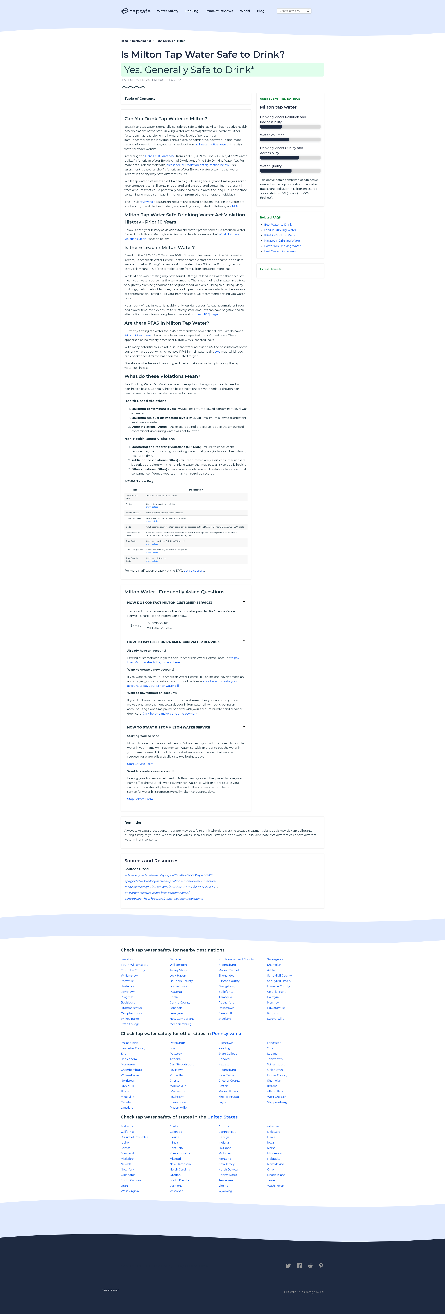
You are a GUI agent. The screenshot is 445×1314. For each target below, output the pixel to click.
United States (222, 1117)
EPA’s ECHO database (160, 156)
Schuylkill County (279, 975)
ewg (218, 351)
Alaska (174, 1126)
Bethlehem (129, 1059)
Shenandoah (227, 975)
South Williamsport (134, 964)
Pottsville (127, 981)
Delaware (274, 1131)
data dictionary (194, 570)
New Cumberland (182, 1018)
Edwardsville (276, 1008)
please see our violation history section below (197, 165)
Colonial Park (276, 991)
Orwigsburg (227, 986)
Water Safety (167, 11)
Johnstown (275, 1059)
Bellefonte (226, 991)
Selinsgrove (275, 959)
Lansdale (127, 1107)
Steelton (225, 1018)
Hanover (224, 1059)
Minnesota (274, 1153)
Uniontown (275, 1070)
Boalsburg (128, 1002)
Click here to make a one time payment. (170, 713)
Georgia (224, 1137)
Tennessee (226, 1180)
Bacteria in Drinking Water (282, 246)
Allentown (226, 1043)
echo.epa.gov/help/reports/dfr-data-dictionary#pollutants (163, 898)
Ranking (192, 11)
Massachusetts (180, 1153)
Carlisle (126, 1102)
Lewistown (128, 991)
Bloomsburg (227, 964)
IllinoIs (174, 1142)
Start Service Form (140, 764)
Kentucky (176, 1148)
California (127, 1131)
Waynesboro (178, 1091)
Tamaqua (225, 997)
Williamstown (130, 975)
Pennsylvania (226, 1033)
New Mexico (275, 1164)
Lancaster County (133, 1048)
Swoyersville (275, 1018)
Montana (225, 1158)
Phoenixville (178, 1107)
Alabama (127, 1126)
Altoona (175, 1059)
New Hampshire (181, 1164)
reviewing (146, 202)
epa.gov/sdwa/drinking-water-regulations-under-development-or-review (174, 881)
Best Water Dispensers (280, 251)
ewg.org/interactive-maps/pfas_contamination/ (156, 892)
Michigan (225, 1153)
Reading (224, 1048)
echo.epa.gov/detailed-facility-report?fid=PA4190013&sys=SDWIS (168, 875)
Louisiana (225, 1148)
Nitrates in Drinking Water (282, 240)
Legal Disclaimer (194, 1266)
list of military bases (137, 335)
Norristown (128, 1080)
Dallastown (226, 1008)
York (270, 1048)
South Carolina (131, 1180)
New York (127, 1169)
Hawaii (271, 1137)
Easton (223, 1086)
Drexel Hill (128, 1086)
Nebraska (273, 1158)
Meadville (127, 1096)
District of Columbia (134, 1137)
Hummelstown (131, 1008)
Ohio (270, 1169)
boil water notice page (210, 144)
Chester (175, 1080)
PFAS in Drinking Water (280, 235)
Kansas (125, 1148)
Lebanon (176, 1008)
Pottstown (177, 1053)
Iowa (270, 1142)
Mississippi (127, 1158)
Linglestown (178, 986)
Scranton (176, 1048)
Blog (261, 11)
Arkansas (273, 1126)
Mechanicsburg (180, 1024)
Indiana (272, 1086)
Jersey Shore (179, 970)
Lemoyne (176, 1013)
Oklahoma (128, 1175)
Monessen (128, 1064)
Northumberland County (236, 959)
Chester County (229, 1080)
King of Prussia (229, 1096)
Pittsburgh (177, 1043)
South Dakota (179, 1180)
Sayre (222, 1102)
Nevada (126, 1164)
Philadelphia (129, 1043)
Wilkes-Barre (130, 1018)
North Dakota (228, 1169)
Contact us (131, 1266)
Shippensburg (277, 1102)
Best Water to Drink (278, 224)
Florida (174, 1137)
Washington (275, 1185)
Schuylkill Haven (279, 981)
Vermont (176, 1185)
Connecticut (227, 1131)
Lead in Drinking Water (280, 230)
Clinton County (229, 981)
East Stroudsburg (182, 1064)
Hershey (273, 1002)
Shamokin (274, 964)
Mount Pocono (229, 1091)
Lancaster (274, 1043)
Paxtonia (176, 991)
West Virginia (130, 1191)
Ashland (272, 970)
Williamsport (178, 964)
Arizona (224, 1126)
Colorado (176, 1131)
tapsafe (140, 11)
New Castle (226, 1075)
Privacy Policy (159, 1266)
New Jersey (226, 1164)
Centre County (180, 1002)
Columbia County (133, 970)
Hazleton (127, 986)
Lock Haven (178, 975)
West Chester (276, 1096)
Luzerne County (278, 986)
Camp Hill (225, 1013)
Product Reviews (219, 11)
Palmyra (273, 997)
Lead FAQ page (207, 314)
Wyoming (225, 1191)
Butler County (277, 1075)
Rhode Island (276, 1175)
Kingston (273, 1013)
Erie (123, 1053)
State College (130, 1024)
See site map (110, 1290)
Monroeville (178, 1086)
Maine (271, 1148)
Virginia (224, 1185)
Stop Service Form (140, 799)
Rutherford (227, 1002)
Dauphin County (181, 981)
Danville (175, 959)
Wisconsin (176, 1191)
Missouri (175, 1158)
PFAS (235, 206)
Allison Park (275, 1091)
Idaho (125, 1142)
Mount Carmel (229, 970)
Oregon (175, 1175)
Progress (127, 997)
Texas (271, 1180)
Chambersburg (131, 1070)
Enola (174, 997)
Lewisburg (128, 959)
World (245, 11)
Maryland (127, 1153)
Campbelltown (131, 1013)
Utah (124, 1185)
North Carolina (180, 1169)
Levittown (177, 1070)
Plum (125, 1091)
